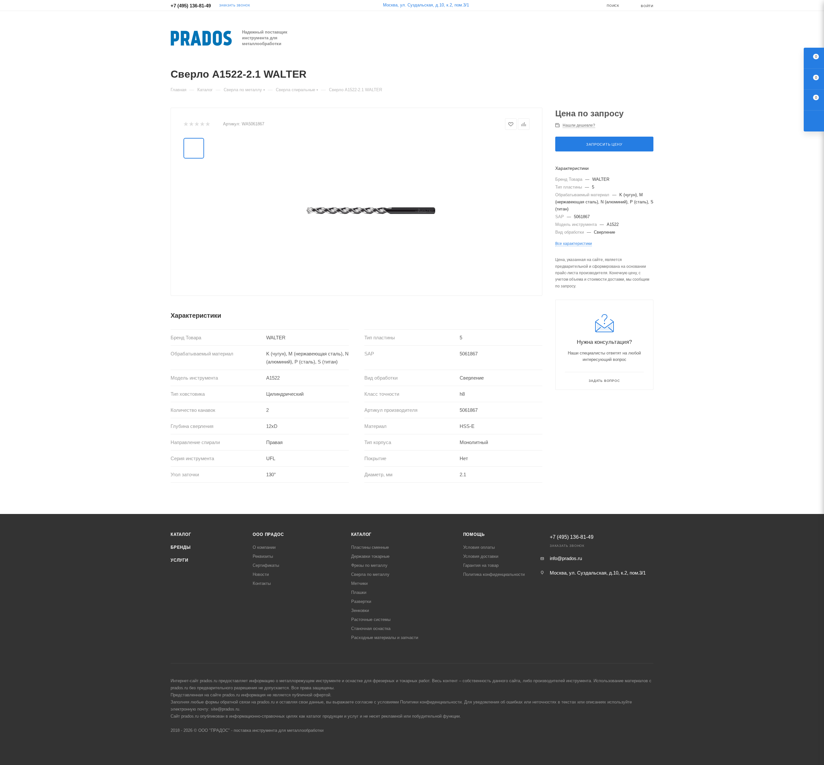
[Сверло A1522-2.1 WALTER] (370, 210)
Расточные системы (370, 619)
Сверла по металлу (370, 574)
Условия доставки (480, 556)
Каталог (181, 534)
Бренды (181, 547)
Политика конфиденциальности (494, 574)
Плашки (358, 592)
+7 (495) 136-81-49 (191, 5)
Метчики (359, 583)
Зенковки (360, 610)
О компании (264, 547)
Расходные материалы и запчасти (384, 637)
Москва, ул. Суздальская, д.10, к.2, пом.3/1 (426, 5)
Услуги (179, 560)
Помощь (474, 534)
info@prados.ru (566, 558)
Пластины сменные (370, 547)
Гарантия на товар (481, 565)
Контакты (262, 583)
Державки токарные (370, 556)
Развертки (361, 601)
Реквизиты (263, 556)
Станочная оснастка (370, 628)
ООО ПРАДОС (268, 534)
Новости (261, 574)
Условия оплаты (479, 547)
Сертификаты (266, 565)
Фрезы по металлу (369, 565)
